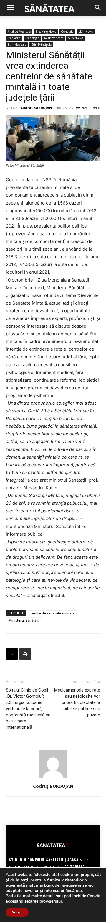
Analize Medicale (19, 32)
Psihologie (32, 38)
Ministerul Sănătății (24, 620)
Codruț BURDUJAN (36, 107)
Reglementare (53, 38)
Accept (17, 912)
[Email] (12, 654)
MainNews (85, 32)
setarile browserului (43, 901)
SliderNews (75, 38)
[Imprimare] (25, 654)
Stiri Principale (41, 44)
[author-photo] (53, 777)
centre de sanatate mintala (52, 613)
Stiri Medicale (17, 44)
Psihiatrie (14, 38)
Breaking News (46, 32)
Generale (67, 32)
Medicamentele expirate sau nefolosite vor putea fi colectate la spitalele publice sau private (77, 702)
